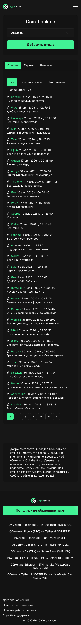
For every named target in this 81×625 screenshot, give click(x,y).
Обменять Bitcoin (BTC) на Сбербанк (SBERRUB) (40, 524)
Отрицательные (20, 89)
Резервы (46, 65)
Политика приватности (18, 605)
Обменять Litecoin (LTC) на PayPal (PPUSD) (40, 544)
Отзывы (12, 65)
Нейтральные (56, 82)
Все (12, 82)
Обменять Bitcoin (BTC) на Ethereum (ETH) (40, 538)
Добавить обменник (16, 600)
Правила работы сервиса (20, 610)
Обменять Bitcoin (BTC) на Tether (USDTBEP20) (40, 531)
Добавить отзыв (40, 45)
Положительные (31, 82)
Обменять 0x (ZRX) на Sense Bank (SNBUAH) (40, 551)
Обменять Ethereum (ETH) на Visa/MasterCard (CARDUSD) (40, 566)
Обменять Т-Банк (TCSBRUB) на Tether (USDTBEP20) (41, 557)
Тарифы (29, 65)
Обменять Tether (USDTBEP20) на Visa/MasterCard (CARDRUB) (40, 576)
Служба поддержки (16, 615)
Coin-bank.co (40, 21)
